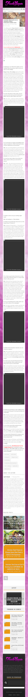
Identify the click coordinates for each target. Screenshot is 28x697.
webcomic (15, 466)
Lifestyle (10, 695)
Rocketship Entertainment (11, 463)
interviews (13, 454)
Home (5, 11)
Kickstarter (7, 457)
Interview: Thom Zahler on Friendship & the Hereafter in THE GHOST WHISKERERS (14, 537)
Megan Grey (14, 457)
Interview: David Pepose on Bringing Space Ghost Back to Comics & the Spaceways (14, 552)
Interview (7, 454)
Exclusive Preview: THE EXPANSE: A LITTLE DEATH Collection (14, 599)
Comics (14, 695)
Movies (18, 695)
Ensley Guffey (15, 640)
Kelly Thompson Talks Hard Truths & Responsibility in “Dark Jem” (17, 615)
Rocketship (7, 460)
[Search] (22, 9)
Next (23, 598)
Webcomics (7, 469)
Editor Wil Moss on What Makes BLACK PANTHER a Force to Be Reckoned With (16, 624)
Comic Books (7, 25)
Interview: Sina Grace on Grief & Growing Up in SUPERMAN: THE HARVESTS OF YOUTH (14, 566)
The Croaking (8, 466)
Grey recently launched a (12, 47)
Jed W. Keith (7, 24)
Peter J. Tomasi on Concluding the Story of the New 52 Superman (17, 630)
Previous (5, 598)
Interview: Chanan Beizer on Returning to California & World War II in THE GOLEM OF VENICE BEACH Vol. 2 (14, 522)
